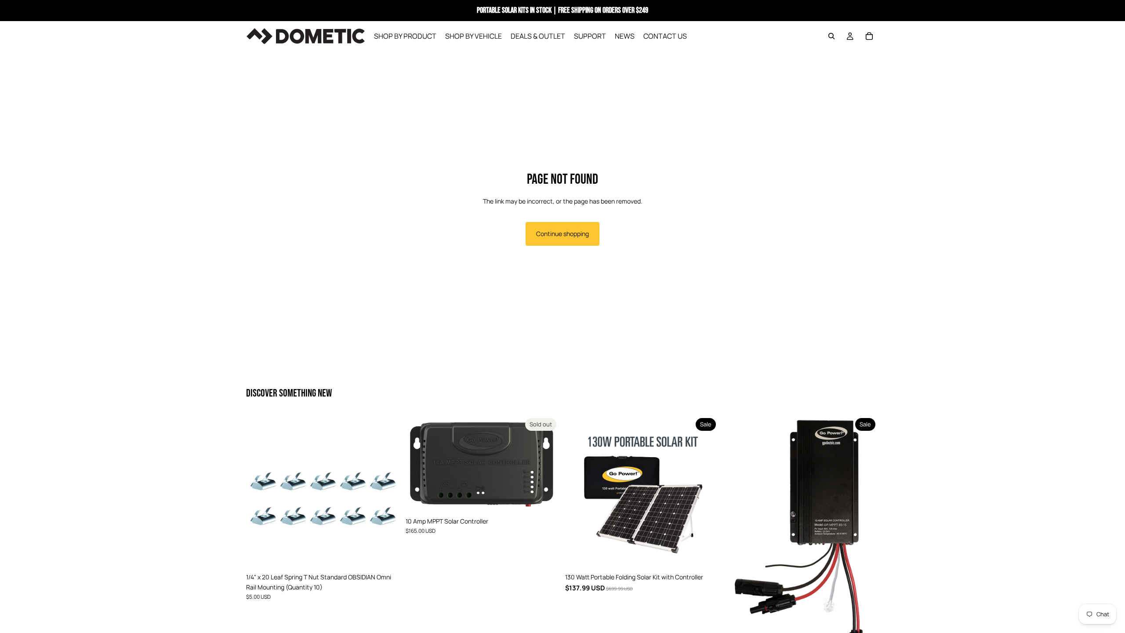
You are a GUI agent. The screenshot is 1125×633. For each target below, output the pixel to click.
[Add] (387, 556)
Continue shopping (562, 233)
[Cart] (869, 36)
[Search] (831, 36)
